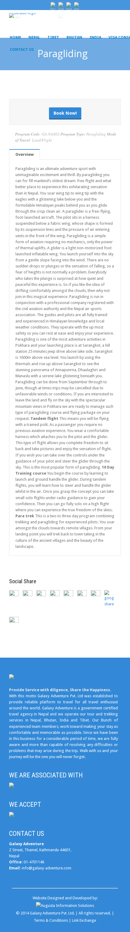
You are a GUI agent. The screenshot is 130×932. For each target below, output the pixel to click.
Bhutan (74, 37)
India (95, 37)
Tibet (53, 37)
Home (15, 37)
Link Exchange (84, 920)
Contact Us (22, 49)
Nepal (34, 37)
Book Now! (65, 113)
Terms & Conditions (51, 920)
